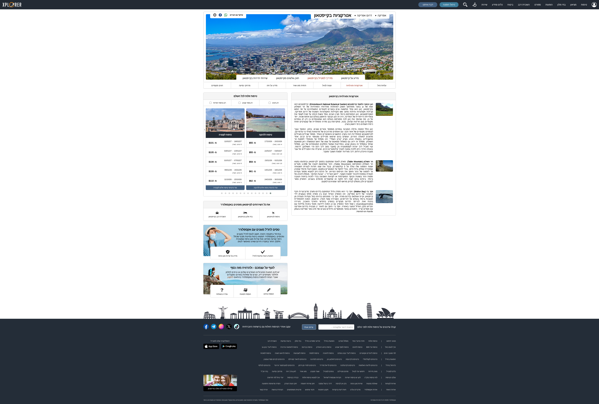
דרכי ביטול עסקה (325, 383)
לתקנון (230, 277)
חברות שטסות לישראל (332, 377)
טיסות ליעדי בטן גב (269, 347)
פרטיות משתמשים (294, 390)
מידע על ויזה (272, 85)
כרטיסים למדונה (316, 359)
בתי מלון (561, 4)
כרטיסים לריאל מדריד (328, 365)
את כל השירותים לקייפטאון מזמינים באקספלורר (245, 204)
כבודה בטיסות (292, 377)
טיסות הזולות (271, 326)
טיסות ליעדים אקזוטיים (368, 353)
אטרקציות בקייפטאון (332, 15)
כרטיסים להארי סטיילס (297, 359)
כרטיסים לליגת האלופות (368, 365)
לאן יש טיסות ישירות (353, 377)
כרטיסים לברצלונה (347, 365)
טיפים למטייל (328, 371)
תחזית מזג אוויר (299, 85)
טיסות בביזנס (307, 347)
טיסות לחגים (357, 347)
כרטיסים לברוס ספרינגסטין (274, 359)
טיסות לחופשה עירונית (289, 347)
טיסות (584, 4)
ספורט (537, 4)
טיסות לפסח (314, 353)
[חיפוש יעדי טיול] (465, 4)
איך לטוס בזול (390, 347)
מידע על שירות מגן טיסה (227, 256)
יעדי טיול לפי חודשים (275, 377)
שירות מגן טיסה (356, 383)
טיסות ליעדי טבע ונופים (347, 353)
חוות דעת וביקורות (339, 390)
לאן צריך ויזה (291, 371)
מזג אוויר (303, 371)
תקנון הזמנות (323, 390)
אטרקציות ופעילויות (354, 85)
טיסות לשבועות (299, 353)
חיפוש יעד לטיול (358, 371)
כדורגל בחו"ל (391, 365)
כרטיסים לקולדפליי (370, 359)
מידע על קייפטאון (350, 78)
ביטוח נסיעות (286, 341)
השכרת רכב (524, 4)
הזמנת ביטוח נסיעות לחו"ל (263, 256)
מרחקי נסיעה (244, 85)
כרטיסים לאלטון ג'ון (334, 359)
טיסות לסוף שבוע (342, 347)
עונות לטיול (327, 85)
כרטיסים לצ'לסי (264, 365)
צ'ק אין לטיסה (341, 383)
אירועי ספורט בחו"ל (312, 341)
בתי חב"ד (264, 371)
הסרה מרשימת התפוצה (271, 383)
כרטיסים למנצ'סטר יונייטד (284, 365)
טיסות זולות (373, 327)
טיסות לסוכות (266, 353)
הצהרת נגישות (277, 390)
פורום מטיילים (343, 371)
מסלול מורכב (343, 341)
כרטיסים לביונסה (352, 359)
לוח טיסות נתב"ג (371, 377)
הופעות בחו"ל (329, 341)
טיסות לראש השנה (282, 353)
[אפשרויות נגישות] (474, 4)
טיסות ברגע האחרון (323, 347)
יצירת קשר (264, 390)
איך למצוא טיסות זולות (311, 377)
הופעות (549, 4)
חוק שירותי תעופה (308, 383)
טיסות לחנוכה (328, 353)
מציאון (573, 4)
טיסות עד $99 (371, 347)
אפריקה (382, 15)
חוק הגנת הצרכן (290, 383)
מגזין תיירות (372, 371)
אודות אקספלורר (370, 390)
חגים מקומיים (217, 85)
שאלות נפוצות (371, 383)
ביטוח (510, 4)
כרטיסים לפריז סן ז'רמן (307, 365)
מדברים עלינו (355, 390)
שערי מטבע (314, 371)
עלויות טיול (381, 85)
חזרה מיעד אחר (358, 341)
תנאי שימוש (309, 390)
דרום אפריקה (364, 15)
